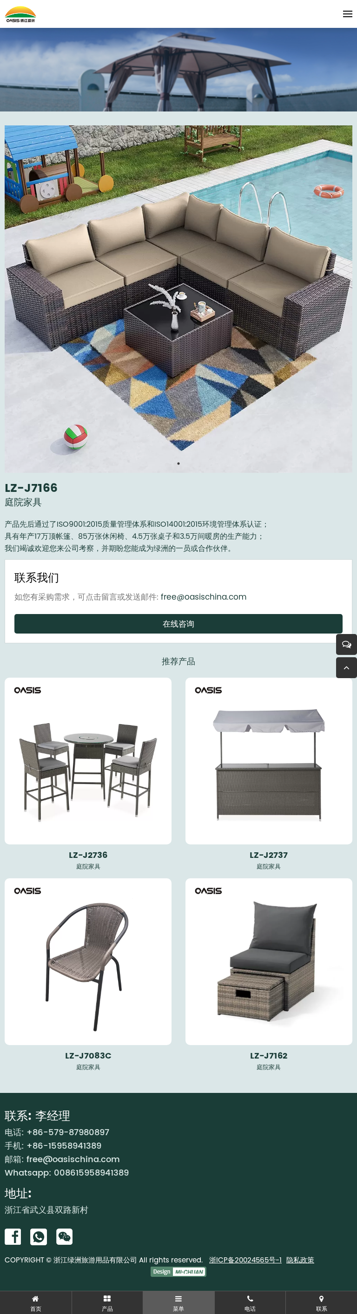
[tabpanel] (178, 299)
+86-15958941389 (63, 1146)
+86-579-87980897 (67, 1132)
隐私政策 (300, 1260)
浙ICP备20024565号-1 (245, 1260)
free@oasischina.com (204, 596)
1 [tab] (178, 463)
